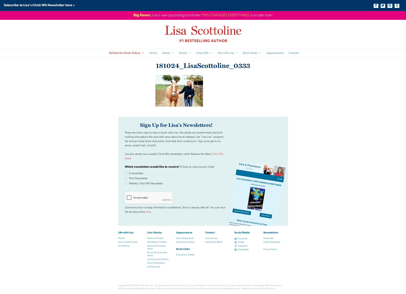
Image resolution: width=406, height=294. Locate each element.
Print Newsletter (138, 178)
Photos (121, 238)
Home (153, 53)
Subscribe (268, 238)
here (148, 212)
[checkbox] (126, 173)
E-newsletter (136, 173)
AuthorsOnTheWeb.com (263, 289)
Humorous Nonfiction (158, 259)
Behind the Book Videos (124, 53)
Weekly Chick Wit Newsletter (146, 183)
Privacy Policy (270, 249)
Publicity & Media (214, 242)
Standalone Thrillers (157, 242)
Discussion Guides (185, 255)
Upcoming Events (184, 238)
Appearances (275, 53)
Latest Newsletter (271, 242)
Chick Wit (202, 53)
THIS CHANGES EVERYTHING (225, 15)
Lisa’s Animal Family (128, 242)
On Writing (123, 246)
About (166, 53)
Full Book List (153, 267)
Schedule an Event (185, 242)
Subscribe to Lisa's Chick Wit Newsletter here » (39, 5)
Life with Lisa (226, 53)
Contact (294, 53)
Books (183, 53)
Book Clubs (250, 53)
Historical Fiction (155, 238)
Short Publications (156, 263)
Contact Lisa (211, 238)
